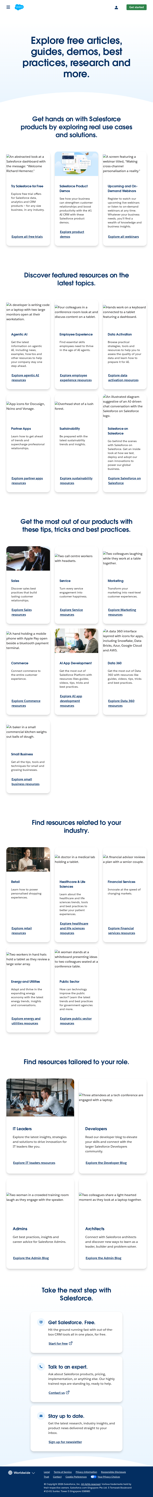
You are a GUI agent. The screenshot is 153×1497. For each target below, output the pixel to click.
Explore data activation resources (123, 377)
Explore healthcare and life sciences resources (74, 928)
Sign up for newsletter (65, 1442)
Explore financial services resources (121, 930)
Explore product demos (72, 234)
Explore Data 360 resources (121, 703)
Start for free (58, 1343)
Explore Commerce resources (26, 703)
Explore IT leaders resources (34, 1163)
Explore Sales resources (22, 612)
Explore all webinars (123, 237)
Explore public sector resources (76, 1020)
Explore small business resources (25, 781)
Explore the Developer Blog (106, 1163)
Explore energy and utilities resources (26, 1020)
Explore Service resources (71, 612)
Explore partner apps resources (27, 480)
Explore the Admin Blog (31, 1258)
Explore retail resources (22, 930)
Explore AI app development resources (71, 701)
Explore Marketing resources (122, 612)
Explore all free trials (27, 237)
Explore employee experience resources (76, 377)
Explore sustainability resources (76, 480)
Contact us (57, 1393)
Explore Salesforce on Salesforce (124, 480)
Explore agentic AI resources (25, 377)
